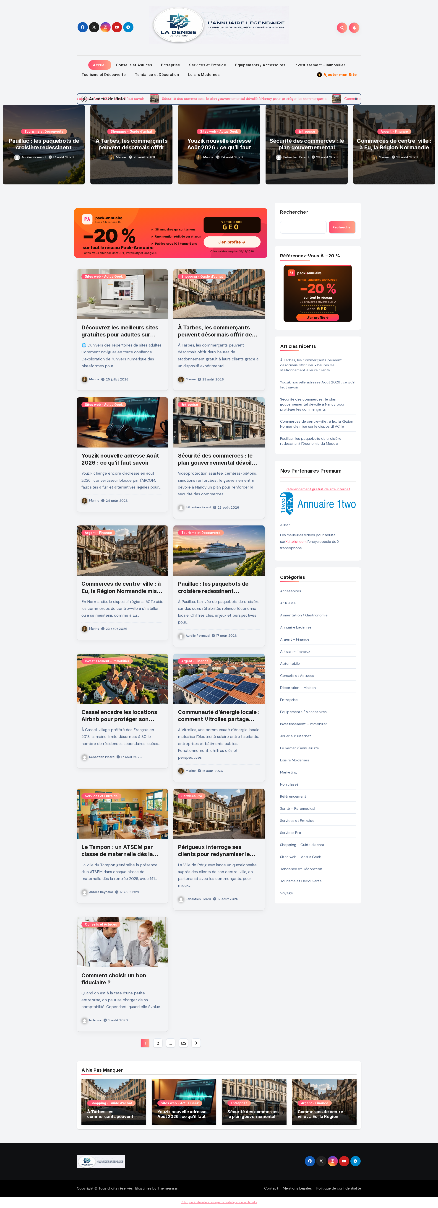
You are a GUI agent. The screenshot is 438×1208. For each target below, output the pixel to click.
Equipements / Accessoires (260, 65)
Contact (271, 1188)
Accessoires (290, 591)
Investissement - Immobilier (107, 661)
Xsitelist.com (296, 541)
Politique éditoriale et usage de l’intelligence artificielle (219, 1202)
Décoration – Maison (298, 687)
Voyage (286, 893)
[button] (429, 143)
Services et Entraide (207, 65)
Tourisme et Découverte (103, 74)
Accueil (100, 65)
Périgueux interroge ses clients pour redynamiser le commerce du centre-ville (214, 854)
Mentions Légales (297, 1188)
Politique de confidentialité (338, 1188)
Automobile (290, 663)
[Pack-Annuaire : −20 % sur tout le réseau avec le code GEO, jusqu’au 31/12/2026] (170, 233)
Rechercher (294, 212)
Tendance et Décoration (157, 74)
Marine (33, 157)
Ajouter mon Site (337, 74)
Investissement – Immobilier (320, 65)
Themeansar (167, 1188)
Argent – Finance (294, 639)
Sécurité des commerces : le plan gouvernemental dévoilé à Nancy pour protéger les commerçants (219, 150)
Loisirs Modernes (203, 74)
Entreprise (170, 65)
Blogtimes (143, 1188)
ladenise (95, 1020)
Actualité (288, 603)
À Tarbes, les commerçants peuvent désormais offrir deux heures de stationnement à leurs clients (311, 365)
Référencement (293, 796)
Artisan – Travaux (295, 651)
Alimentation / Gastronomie (304, 615)
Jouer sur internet (295, 736)
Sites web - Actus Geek (131, 131)
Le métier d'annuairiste (299, 748)
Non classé (289, 784)
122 (183, 1043)
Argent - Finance (306, 131)
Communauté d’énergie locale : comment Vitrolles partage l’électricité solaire (219, 719)
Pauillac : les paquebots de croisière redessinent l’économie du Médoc (394, 147)
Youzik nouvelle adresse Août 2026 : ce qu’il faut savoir (131, 147)
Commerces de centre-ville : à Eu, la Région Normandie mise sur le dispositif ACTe (306, 147)
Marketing (288, 772)
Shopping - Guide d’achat (44, 131)
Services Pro (191, 796)
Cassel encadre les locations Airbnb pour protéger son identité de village (119, 719)
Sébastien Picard (208, 157)
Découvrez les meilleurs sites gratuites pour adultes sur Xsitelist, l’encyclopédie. (119, 334)
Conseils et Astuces (134, 65)
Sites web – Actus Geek (300, 856)
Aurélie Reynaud (384, 157)
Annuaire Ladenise (295, 627)
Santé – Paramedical (297, 808)
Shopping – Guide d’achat (302, 844)
